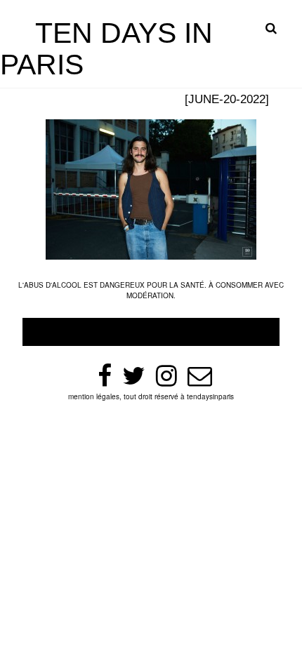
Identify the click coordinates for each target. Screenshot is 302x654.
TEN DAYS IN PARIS (106, 49)
